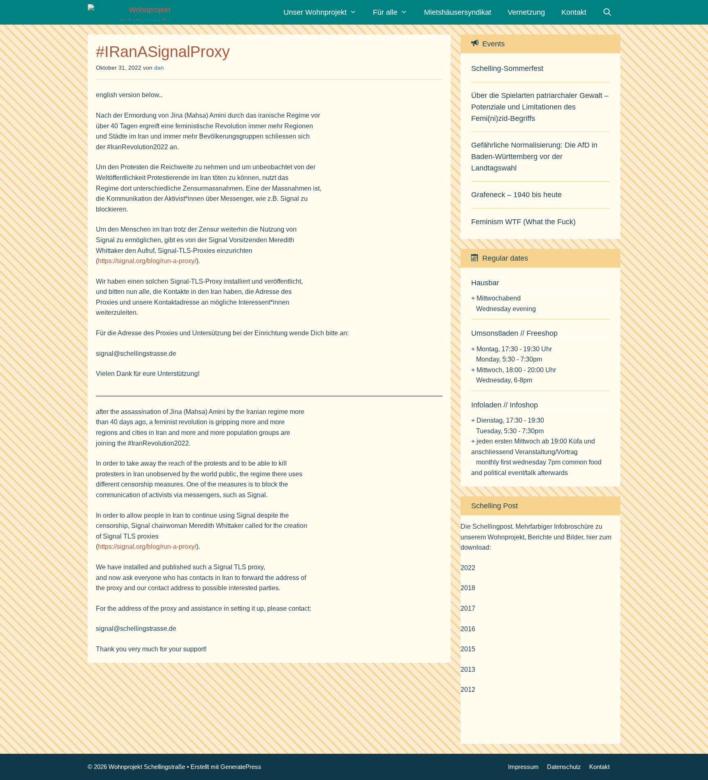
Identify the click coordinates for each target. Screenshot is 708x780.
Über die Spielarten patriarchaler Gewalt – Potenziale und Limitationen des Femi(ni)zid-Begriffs (539, 107)
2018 (468, 587)
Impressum (523, 766)
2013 (468, 669)
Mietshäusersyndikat (457, 12)
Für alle (385, 12)
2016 (468, 628)
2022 (468, 567)
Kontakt (573, 12)
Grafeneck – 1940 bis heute (516, 195)
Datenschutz (564, 766)
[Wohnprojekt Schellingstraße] (131, 12)
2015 (468, 649)
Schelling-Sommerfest (507, 68)
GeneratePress (240, 766)
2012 (468, 689)
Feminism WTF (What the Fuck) (523, 222)
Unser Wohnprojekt (315, 12)
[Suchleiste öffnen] (607, 12)
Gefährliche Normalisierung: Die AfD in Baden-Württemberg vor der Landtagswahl (534, 156)
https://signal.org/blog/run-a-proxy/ (147, 260)
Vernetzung (526, 12)
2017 (468, 608)
